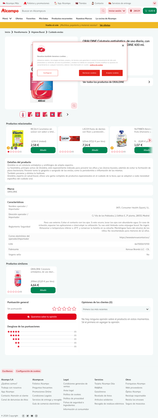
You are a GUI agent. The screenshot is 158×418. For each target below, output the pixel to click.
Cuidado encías (56, 32)
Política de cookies (72, 394)
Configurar (47, 73)
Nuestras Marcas (84, 18)
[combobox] (60, 10)
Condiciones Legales (42, 395)
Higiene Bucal (38, 32)
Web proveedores (134, 387)
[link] (28, 371)
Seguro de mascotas (135, 403)
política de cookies (96, 65)
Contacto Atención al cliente (14, 395)
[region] (80, 61)
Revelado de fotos (103, 395)
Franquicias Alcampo (135, 383)
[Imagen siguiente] (67, 114)
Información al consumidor (76, 409)
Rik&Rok (98, 387)
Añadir (43, 150)
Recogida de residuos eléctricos (109, 403)
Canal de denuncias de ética (14, 399)
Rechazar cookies (89, 73)
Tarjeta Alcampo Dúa (105, 383)
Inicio (7, 32)
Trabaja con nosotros (11, 387)
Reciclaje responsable (136, 395)
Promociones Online (41, 391)
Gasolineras (100, 391)
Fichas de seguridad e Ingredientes (73, 403)
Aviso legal (68, 390)
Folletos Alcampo (40, 383)
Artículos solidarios (104, 399)
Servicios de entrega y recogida (47, 399)
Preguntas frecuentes (42, 387)
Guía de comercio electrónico (46, 403)
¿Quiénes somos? (9, 383)
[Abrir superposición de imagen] (74, 106)
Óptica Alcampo (133, 391)
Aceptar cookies (112, 73)
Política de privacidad (73, 398)
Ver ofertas (105, 25)
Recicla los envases (135, 399)
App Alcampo (7, 391)
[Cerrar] (123, 45)
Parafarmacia (20, 32)
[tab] (23, 114)
